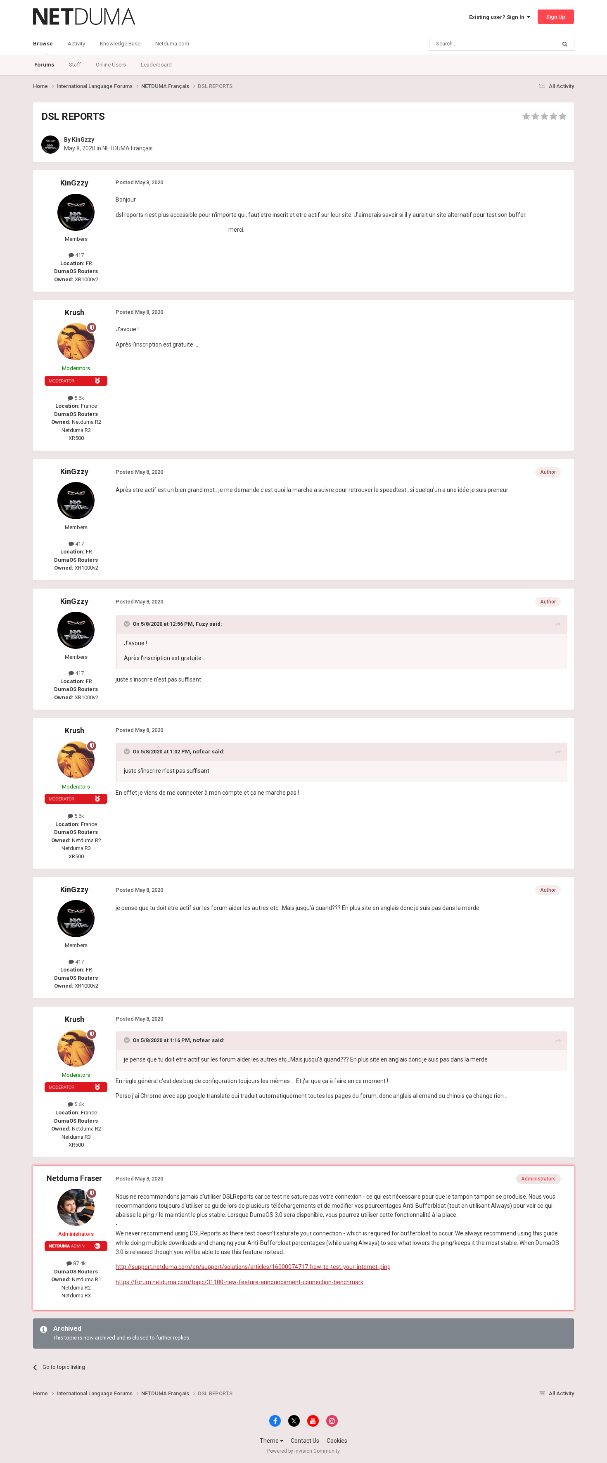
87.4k (79, 1263)
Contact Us (305, 1440)
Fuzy (202, 624)
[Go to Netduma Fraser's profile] (76, 1207)
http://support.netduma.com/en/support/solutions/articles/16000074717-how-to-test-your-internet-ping (253, 1267)
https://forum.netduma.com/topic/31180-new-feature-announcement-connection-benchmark (239, 1282)
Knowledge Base (120, 43)
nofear (202, 751)
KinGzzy (83, 139)
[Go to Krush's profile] (76, 341)
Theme (270, 1440)
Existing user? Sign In (498, 17)
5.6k (78, 398)
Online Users (111, 65)
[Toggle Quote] (127, 623)
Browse (43, 43)
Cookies (337, 1440)
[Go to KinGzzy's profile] (50, 144)
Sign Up (555, 17)
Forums (44, 65)
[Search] (565, 43)
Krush (74, 312)
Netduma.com (172, 43)
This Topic (533, 44)
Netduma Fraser (74, 1178)
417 (79, 255)
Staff (75, 65)
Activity (76, 43)
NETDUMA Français (127, 148)
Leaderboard (156, 65)
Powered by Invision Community (303, 1451)
